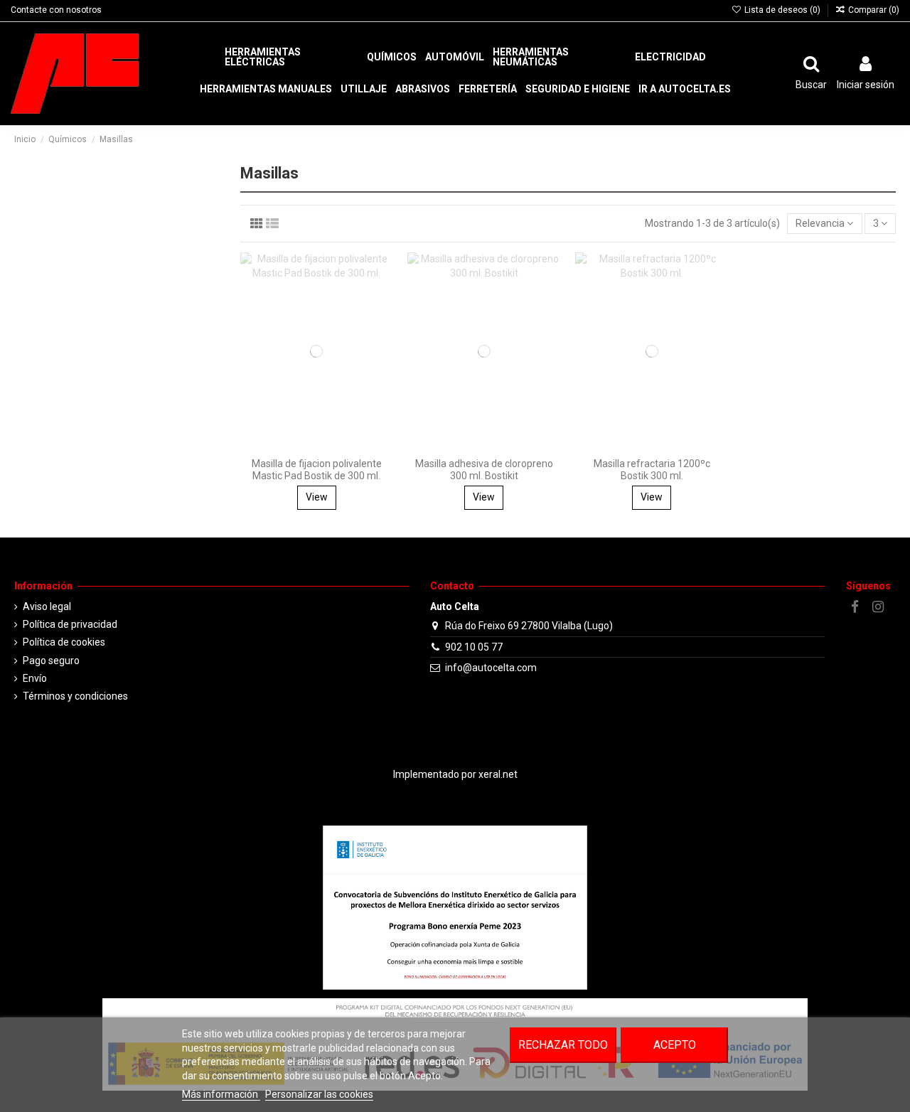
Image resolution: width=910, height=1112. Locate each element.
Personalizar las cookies (319, 1094)
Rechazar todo (563, 1045)
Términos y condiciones (75, 696)
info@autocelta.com (491, 667)
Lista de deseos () (782, 10)
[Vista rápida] (382, 323)
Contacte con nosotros (56, 10)
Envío (35, 678)
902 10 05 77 (474, 647)
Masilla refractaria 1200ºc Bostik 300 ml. (652, 469)
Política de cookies (64, 642)
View (317, 497)
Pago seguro (51, 660)
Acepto (674, 1045)
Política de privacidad (70, 624)
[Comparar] (382, 298)
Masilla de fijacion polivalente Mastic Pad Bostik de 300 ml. (317, 469)
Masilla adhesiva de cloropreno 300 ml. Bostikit (484, 469)
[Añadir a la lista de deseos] (382, 273)
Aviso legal (47, 606)
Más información (221, 1094)
